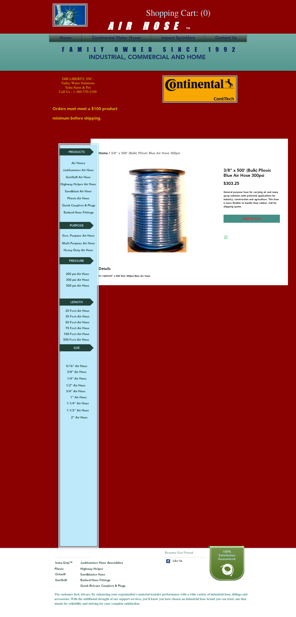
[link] (181, 13)
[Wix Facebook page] (168, 561)
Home (103, 153)
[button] (76, 151)
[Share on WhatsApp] (226, 237)
